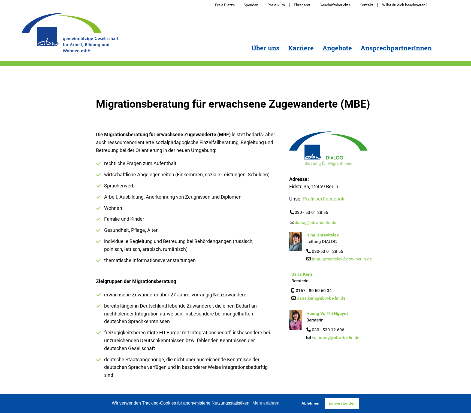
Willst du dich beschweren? (404, 5)
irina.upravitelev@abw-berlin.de (342, 259)
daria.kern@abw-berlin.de (321, 298)
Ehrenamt (302, 5)
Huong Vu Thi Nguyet (327, 313)
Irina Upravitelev (322, 235)
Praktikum (276, 5)
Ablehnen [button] (310, 403)
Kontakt (366, 5)
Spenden (251, 5)
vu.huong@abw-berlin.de (335, 337)
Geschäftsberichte (335, 5)
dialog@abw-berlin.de (315, 222)
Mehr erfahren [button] (265, 403)
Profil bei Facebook (323, 199)
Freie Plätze (225, 5)
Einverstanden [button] (342, 403)
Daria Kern (301, 274)
